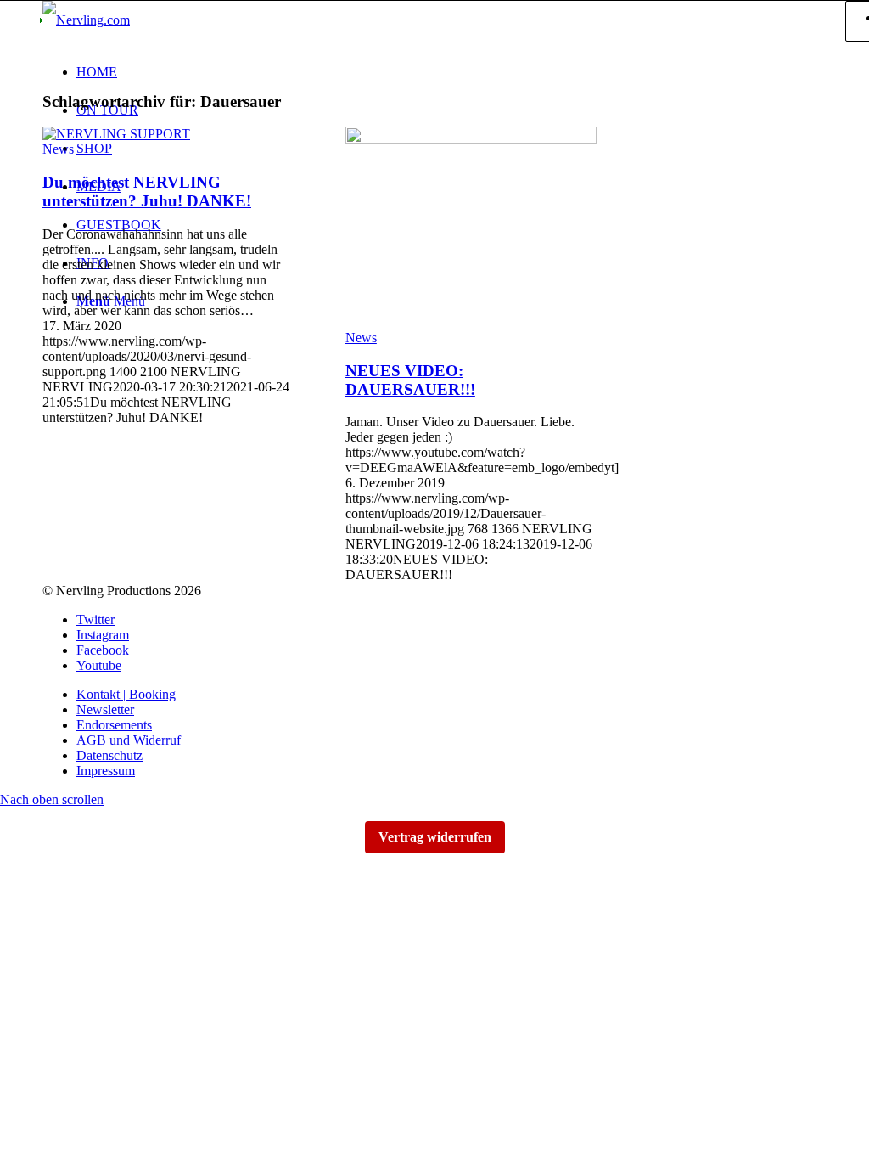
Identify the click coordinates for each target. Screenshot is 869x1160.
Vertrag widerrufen (434, 837)
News (58, 149)
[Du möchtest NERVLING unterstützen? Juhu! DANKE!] (116, 134)
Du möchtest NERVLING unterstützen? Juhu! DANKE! (146, 191)
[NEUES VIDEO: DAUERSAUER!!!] (471, 139)
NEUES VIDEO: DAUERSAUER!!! (410, 380)
